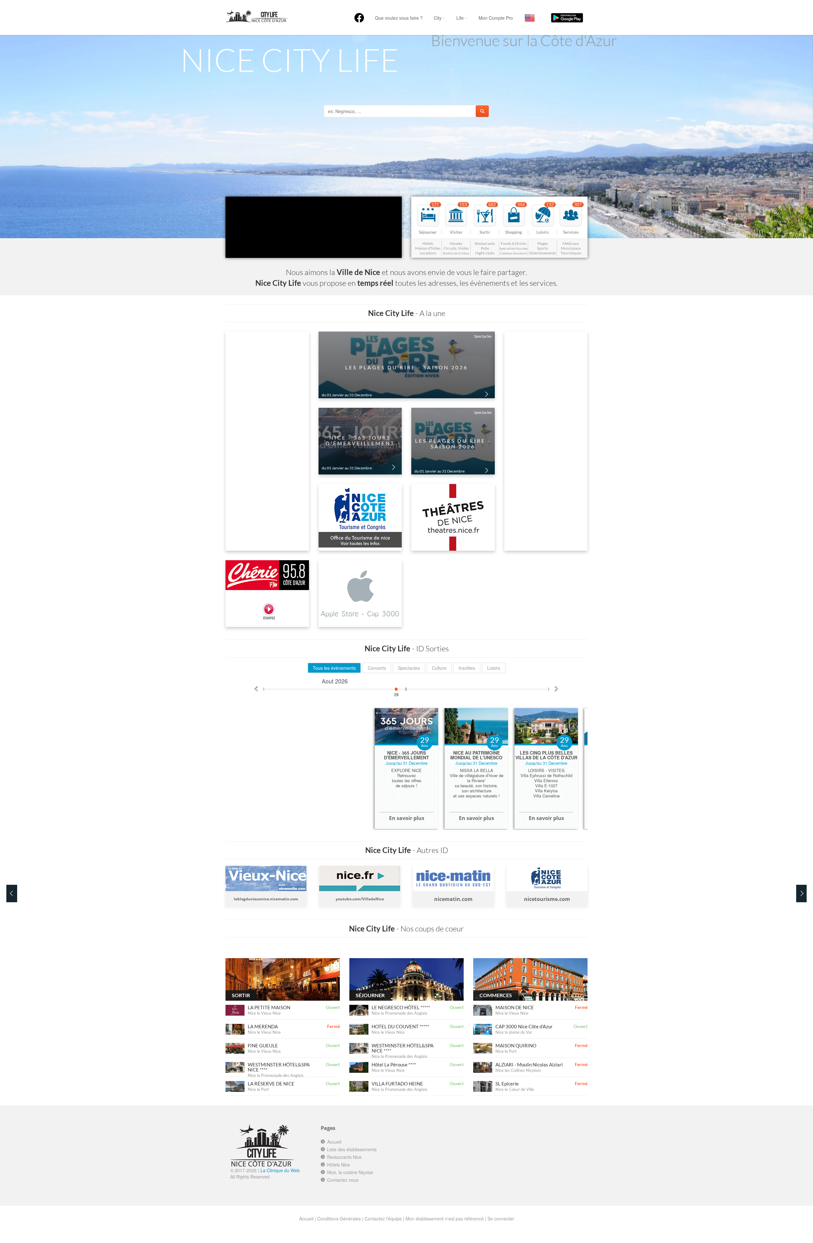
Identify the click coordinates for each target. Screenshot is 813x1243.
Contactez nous (343, 1180)
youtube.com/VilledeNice (266, 899)
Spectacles (409, 668)
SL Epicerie (507, 1083)
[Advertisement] (466, 1151)
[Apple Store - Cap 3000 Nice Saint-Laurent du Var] (360, 593)
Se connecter (500, 1218)
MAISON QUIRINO (515, 1045)
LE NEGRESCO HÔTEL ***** (401, 1007)
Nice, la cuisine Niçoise (350, 1172)
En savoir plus (406, 818)
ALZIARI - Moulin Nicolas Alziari (529, 1064)
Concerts (377, 668)
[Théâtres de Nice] (453, 517)
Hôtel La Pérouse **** (394, 1064)
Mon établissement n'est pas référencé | (446, 1218)
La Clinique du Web (280, 1170)
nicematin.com (359, 899)
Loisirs (493, 668)
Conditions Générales (339, 1218)
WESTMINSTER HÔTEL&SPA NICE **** (279, 1067)
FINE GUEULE (263, 1045)
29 (396, 692)
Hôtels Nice (338, 1164)
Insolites (467, 668)
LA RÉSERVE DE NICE (271, 1083)
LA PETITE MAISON (269, 1007)
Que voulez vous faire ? (399, 18)
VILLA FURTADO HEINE (397, 1083)
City (437, 18)
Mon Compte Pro (496, 18)
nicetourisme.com (453, 899)
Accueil (334, 1142)
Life (460, 18)
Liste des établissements (352, 1149)
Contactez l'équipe (383, 1218)
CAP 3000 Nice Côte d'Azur (524, 1026)
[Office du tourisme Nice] (360, 517)
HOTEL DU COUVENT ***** (400, 1026)
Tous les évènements (334, 668)
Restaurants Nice (344, 1157)
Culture (439, 668)
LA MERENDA (263, 1026)
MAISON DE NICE (514, 1007)
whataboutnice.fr (547, 899)
